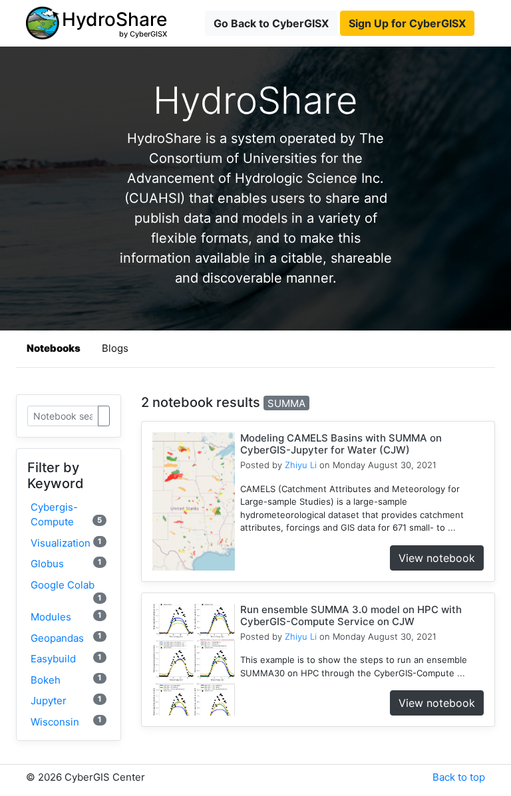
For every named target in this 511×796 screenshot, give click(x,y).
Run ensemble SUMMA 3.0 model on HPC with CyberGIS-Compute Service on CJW (351, 615)
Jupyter (66, 700)
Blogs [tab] (115, 348)
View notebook (437, 558)
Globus (66, 563)
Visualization (66, 543)
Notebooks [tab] (54, 348)
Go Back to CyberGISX (271, 23)
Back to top (458, 777)
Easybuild (66, 658)
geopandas (66, 637)
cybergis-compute (66, 515)
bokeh (66, 679)
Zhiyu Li (301, 465)
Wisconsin (66, 721)
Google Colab (66, 590)
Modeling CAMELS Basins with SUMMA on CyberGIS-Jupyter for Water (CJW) (341, 444)
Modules (66, 616)
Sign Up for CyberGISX (407, 23)
